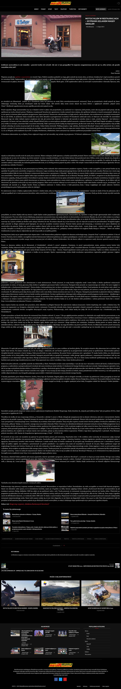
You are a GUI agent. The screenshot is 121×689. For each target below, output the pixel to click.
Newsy (36, 9)
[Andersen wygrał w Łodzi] (62, 651)
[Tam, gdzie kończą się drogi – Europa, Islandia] (65, 521)
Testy (56, 9)
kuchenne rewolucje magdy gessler (24, 538)
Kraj (88, 636)
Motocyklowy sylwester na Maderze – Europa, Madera (26, 514)
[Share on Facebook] (66, 545)
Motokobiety (82, 9)
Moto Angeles (105, 686)
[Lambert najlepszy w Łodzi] (38, 651)
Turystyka (72, 9)
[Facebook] (56, 679)
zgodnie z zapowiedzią (22, 77)
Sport (50, 9)
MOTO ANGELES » (101, 9)
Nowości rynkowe (91, 639)
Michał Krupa (49, 634)
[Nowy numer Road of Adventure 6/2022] (6, 521)
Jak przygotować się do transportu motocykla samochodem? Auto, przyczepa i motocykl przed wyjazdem (27, 635)
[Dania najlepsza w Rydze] (15, 651)
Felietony (63, 9)
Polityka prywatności (95, 686)
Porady (43, 9)
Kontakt (79, 686)
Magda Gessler (39, 538)
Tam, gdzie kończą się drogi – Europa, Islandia (82, 521)
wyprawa (89, 538)
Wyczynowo (88, 654)
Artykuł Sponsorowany (24, 643)
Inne (88, 646)
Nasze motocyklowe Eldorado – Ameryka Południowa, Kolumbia (87, 514)
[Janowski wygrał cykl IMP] (38, 633)
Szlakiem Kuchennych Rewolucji (53, 538)
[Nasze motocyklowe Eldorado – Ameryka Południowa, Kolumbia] (65, 515)
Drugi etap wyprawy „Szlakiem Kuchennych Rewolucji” (29, 504)
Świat (88, 633)
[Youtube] (65, 679)
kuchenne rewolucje (7, 538)
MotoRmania (90, 27)
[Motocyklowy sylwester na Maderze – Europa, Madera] (6, 515)
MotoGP (89, 644)
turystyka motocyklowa (78, 538)
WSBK (88, 649)
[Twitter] (60, 679)
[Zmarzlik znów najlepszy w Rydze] (62, 633)
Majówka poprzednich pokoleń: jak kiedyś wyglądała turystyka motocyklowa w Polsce (93, 527)
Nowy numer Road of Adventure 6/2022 (23, 521)
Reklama (85, 686)
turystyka (66, 538)
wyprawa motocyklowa (100, 538)
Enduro (87, 652)
